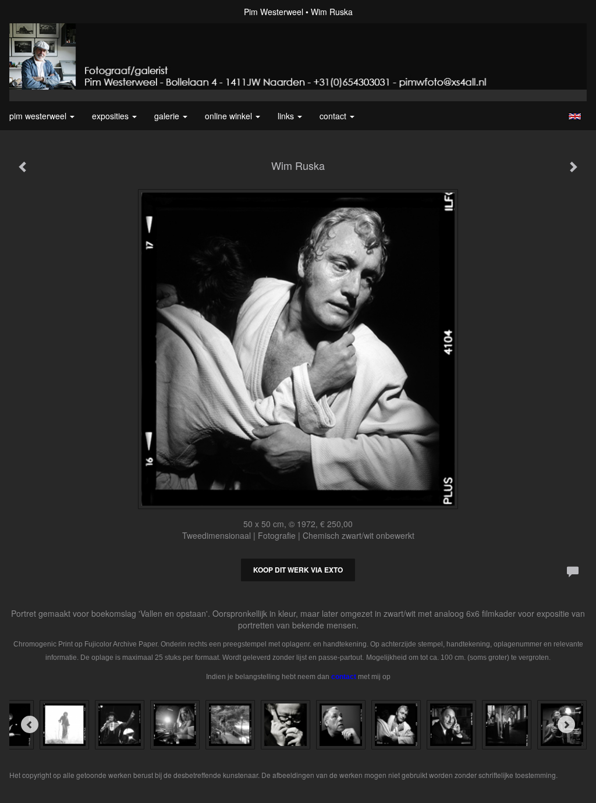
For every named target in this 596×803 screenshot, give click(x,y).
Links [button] (287, 116)
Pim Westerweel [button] (39, 116)
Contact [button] (334, 116)
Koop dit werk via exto (298, 569)
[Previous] (29, 724)
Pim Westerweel (273, 11)
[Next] (566, 724)
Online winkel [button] (229, 116)
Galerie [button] (168, 116)
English (574, 116)
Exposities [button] (111, 116)
